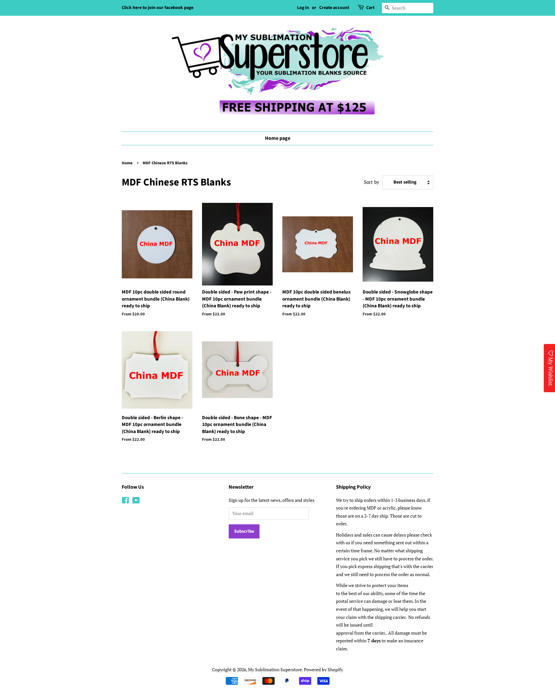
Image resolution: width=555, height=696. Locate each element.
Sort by (371, 182)
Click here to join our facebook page (157, 8)
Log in (303, 8)
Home (127, 163)
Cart (370, 8)
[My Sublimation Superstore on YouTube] (136, 501)
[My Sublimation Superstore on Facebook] (125, 501)
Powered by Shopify (323, 669)
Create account (334, 8)
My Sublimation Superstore (275, 669)
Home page (277, 138)
